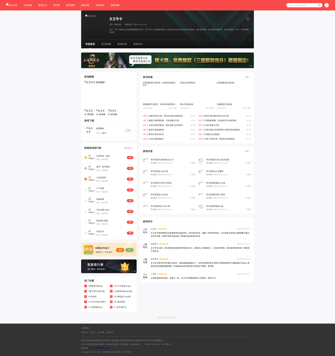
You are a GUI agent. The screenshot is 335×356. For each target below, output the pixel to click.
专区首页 (90, 44)
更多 (247, 77)
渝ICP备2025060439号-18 (113, 352)
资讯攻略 (70, 5)
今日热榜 (27, 5)
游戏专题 (115, 5)
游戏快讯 (100, 5)
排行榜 (56, 5)
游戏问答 (85, 5)
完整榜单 (128, 148)
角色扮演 (117, 24)
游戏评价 (138, 44)
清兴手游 (128, 352)
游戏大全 (42, 5)
